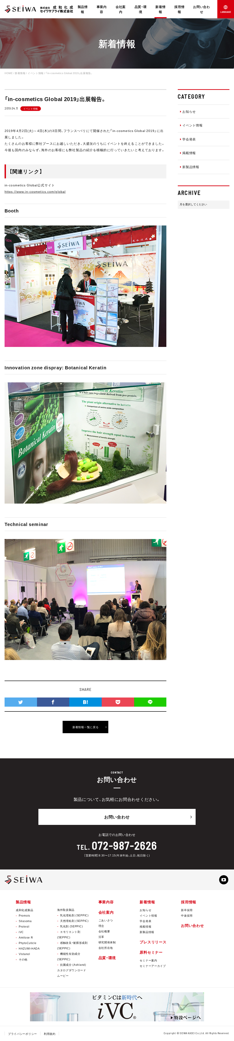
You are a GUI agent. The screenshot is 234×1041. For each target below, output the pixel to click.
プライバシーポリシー (22, 1034)
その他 (23, 959)
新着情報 (160, 9)
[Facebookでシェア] (53, 702)
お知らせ (189, 111)
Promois (24, 915)
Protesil (24, 926)
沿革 (101, 937)
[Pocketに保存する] (118, 702)
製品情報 (83, 9)
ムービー (63, 976)
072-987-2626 (124, 845)
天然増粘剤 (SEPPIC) (74, 921)
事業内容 (102, 9)
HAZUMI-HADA (29, 948)
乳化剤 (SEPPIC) (71, 926)
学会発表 (189, 139)
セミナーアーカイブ (153, 966)
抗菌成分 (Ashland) (73, 965)
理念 (101, 926)
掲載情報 (189, 152)
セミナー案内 (148, 960)
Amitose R (26, 937)
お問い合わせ (201, 9)
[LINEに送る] (150, 702)
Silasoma (25, 921)
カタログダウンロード (71, 970)
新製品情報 (190, 166)
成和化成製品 (24, 910)
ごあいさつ (105, 920)
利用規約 (50, 1034)
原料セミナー (151, 952)
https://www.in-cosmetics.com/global (35, 191)
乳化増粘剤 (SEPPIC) (74, 915)
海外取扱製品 (65, 910)
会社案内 (121, 9)
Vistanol (24, 954)
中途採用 (187, 915)
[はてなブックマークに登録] (85, 702)
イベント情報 (192, 125)
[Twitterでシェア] (21, 702)
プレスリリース (153, 941)
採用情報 (179, 9)
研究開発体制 (107, 942)
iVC (21, 932)
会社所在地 (105, 948)
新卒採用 (187, 910)
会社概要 (104, 931)
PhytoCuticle (27, 943)
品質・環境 (141, 9)
